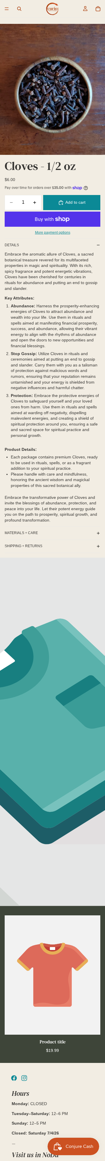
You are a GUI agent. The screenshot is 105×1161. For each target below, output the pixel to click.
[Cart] (98, 8)
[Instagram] (24, 1078)
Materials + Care (21, 533)
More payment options (52, 232)
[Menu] (6, 8)
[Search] (19, 8)
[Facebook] (14, 1078)
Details (12, 245)
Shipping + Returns (23, 546)
